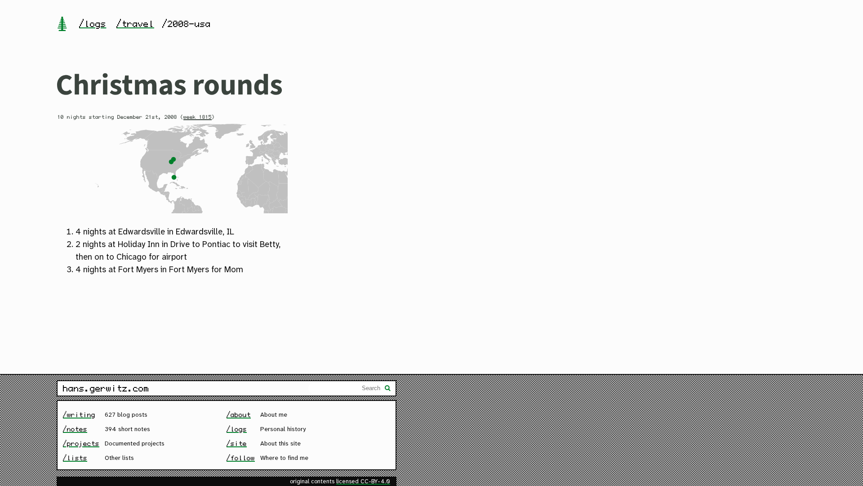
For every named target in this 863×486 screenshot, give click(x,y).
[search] (388, 389)
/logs (92, 24)
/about (239, 414)
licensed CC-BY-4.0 (363, 482)
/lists (75, 458)
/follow (241, 458)
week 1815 (197, 117)
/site (237, 443)
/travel (135, 24)
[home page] (62, 24)
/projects (81, 443)
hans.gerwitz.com (106, 388)
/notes (75, 429)
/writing (79, 414)
